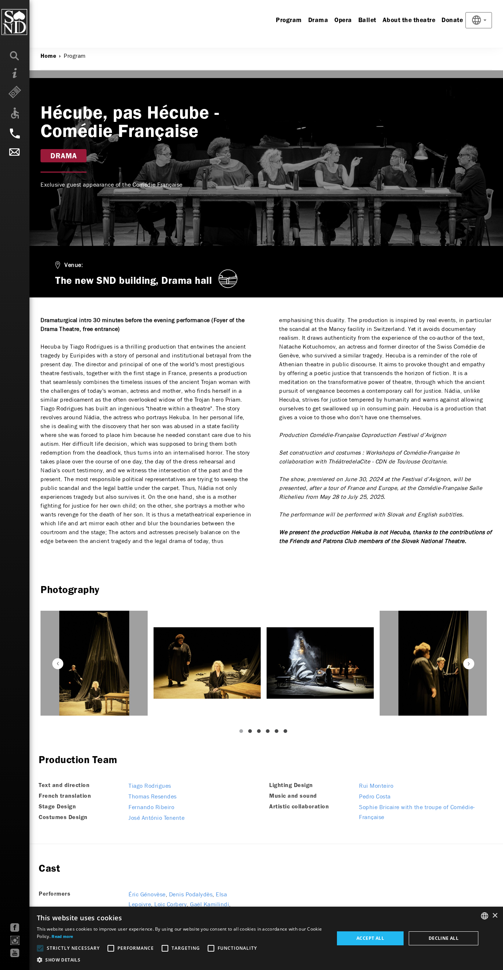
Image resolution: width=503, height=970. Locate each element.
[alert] (251, 938)
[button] (181, 960)
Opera (343, 20)
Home (48, 56)
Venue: (73, 265)
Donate (452, 20)
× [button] (494, 915)
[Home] (29, 22)
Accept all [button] (370, 938)
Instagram (15, 940)
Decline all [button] (443, 938)
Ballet (367, 20)
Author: (50, 91)
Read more (62, 937)
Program (289, 20)
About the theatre (409, 20)
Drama (318, 20)
